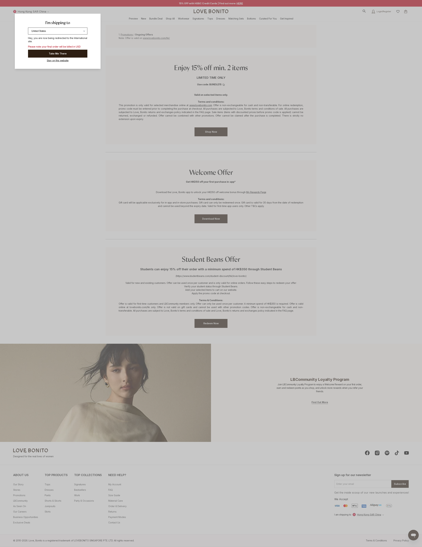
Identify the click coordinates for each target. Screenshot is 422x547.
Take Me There (58, 53)
